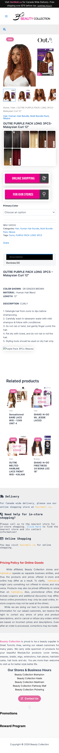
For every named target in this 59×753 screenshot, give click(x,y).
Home (6, 107)
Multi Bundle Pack (39, 116)
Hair (13, 107)
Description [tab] (16, 257)
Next (55, 95)
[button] (4, 29)
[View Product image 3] (39, 95)
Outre (12, 235)
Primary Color (10, 205)
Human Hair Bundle (18, 116)
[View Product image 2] (24, 95)
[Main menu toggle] (6, 16)
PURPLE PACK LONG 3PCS (29, 235)
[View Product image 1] (9, 95)
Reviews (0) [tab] (13, 262)
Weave (6, 118)
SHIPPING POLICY (44, 6)
